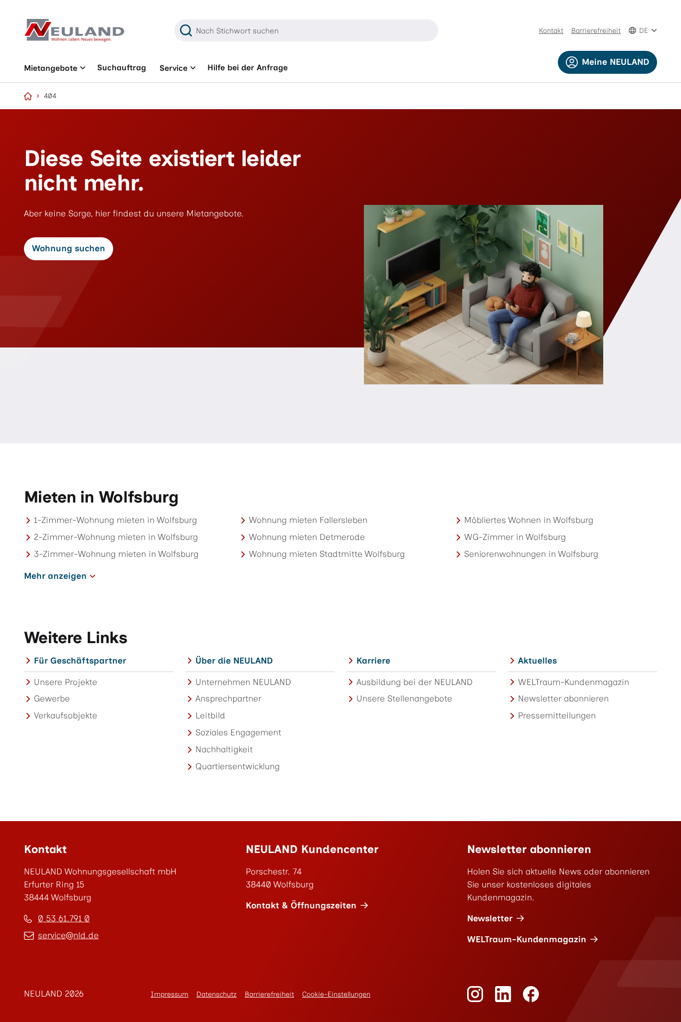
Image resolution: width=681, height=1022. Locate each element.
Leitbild (210, 715)
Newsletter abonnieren (563, 698)
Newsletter (489, 918)
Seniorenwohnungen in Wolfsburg (531, 554)
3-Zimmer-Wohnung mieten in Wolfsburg (116, 554)
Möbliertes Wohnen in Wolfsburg (528, 520)
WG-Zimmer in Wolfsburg (515, 537)
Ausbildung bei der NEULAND (414, 682)
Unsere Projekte (65, 682)
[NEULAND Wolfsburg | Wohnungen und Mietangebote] (28, 96)
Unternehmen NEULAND (243, 682)
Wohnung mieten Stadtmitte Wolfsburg (327, 554)
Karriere (373, 661)
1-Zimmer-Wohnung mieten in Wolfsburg (115, 520)
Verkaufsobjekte (65, 715)
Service (173, 68)
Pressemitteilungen (557, 715)
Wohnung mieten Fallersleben (308, 520)
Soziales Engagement (238, 732)
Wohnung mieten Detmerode (307, 537)
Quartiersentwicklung (237, 766)
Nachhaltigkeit (224, 749)
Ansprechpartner (228, 698)
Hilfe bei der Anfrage (247, 67)
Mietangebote (50, 68)
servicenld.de (68, 936)
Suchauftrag (121, 67)
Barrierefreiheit (596, 30)
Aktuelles (537, 661)
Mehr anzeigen (55, 576)
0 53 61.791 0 (64, 918)
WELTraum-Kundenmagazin (573, 682)
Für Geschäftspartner (80, 661)
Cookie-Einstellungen (336, 994)
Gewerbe (52, 698)
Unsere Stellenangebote (404, 698)
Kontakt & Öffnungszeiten (301, 905)
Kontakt (551, 30)
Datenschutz (216, 994)
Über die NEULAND (234, 661)
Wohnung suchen (68, 248)
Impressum (169, 994)
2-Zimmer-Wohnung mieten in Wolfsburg (116, 537)
